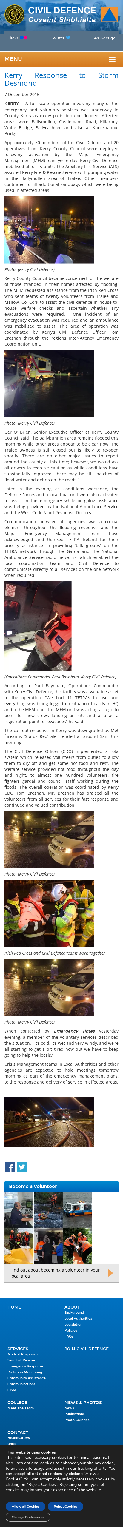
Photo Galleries (77, 1420)
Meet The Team (20, 1408)
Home (14, 1307)
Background (74, 1313)
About (72, 1307)
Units (11, 1444)
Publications (74, 1414)
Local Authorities (78, 1318)
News (69, 1408)
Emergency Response (25, 1366)
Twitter (57, 38)
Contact (17, 1432)
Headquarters (18, 1438)
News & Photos (83, 1402)
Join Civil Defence (86, 1349)
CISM (11, 1390)
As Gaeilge (105, 38)
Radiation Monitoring (24, 1372)
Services (17, 1349)
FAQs (68, 1336)
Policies (70, 1330)
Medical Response (22, 1354)
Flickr (12, 38)
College (17, 1402)
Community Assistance (26, 1378)
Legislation (73, 1324)
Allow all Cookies (25, 1506)
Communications (21, 1384)
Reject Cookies (65, 1506)
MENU (13, 59)
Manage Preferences (28, 1517)
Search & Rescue (21, 1360)
